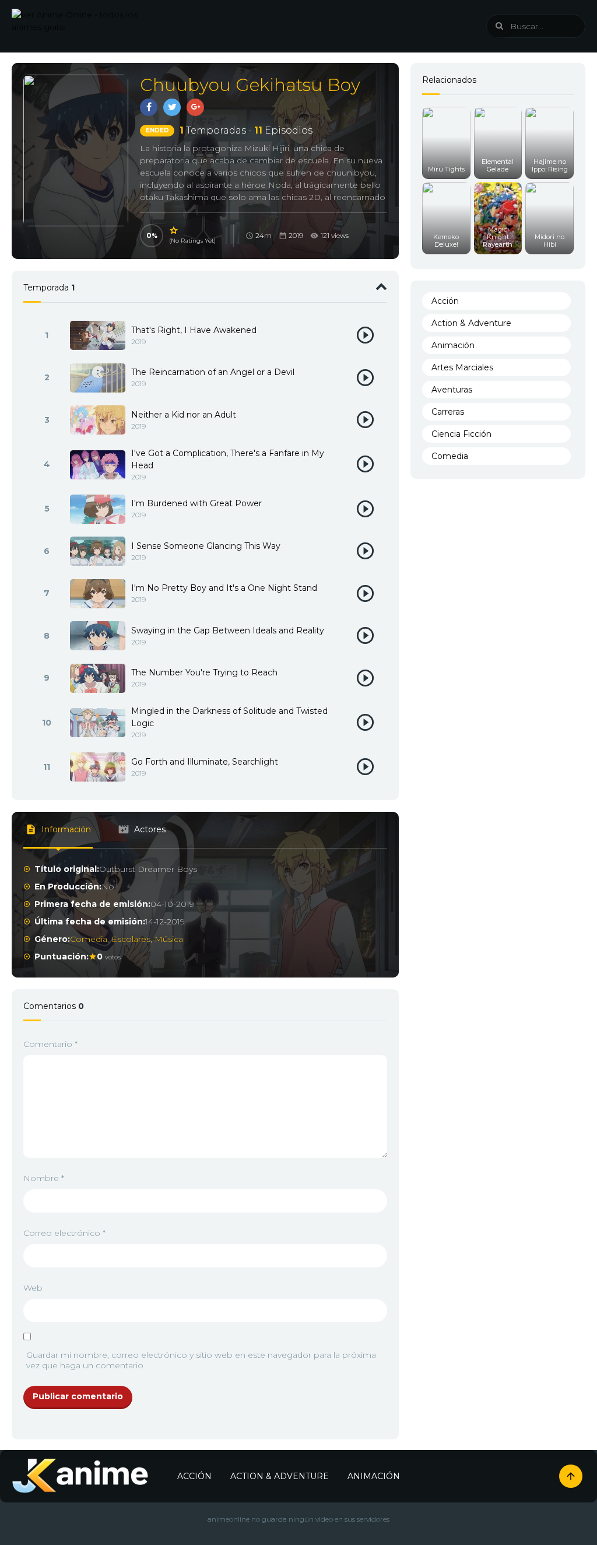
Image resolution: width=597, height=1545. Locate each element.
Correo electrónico (64, 1233)
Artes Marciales (462, 367)
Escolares (130, 939)
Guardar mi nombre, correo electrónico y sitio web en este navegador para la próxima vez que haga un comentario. (201, 1360)
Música (168, 939)
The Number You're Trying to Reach (204, 672)
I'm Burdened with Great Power (196, 503)
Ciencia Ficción (461, 434)
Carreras (447, 412)
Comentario (50, 1044)
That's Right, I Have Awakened (194, 330)
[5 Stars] (174, 230)
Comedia (88, 939)
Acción (445, 301)
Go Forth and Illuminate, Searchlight (204, 761)
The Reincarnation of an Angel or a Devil (212, 372)
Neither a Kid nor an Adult (183, 414)
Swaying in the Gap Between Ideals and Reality (227, 630)
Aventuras (451, 389)
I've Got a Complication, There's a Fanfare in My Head (227, 459)
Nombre (43, 1178)
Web (33, 1288)
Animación (453, 345)
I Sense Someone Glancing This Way (205, 546)
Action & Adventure (471, 323)
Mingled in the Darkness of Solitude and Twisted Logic (229, 717)
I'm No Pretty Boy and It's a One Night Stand (224, 588)
